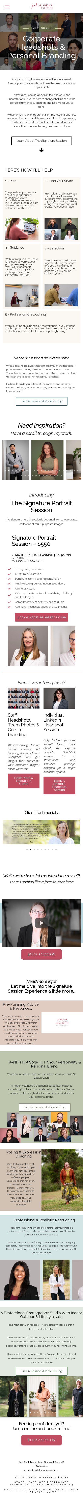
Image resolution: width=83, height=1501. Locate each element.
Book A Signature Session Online (41, 617)
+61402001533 (41, 1466)
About (10, 1489)
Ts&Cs (73, 1489)
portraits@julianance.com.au (41, 1470)
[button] (5, 470)
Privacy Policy (43, 1492)
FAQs (60, 1489)
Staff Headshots (30, 1482)
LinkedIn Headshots (52, 1484)
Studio (45, 1489)
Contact (27, 1489)
